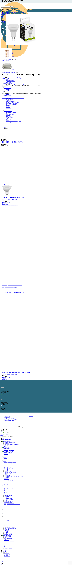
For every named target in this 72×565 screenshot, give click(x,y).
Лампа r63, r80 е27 (7, 474)
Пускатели (6, 445)
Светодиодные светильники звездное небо (12, 505)
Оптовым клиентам (32, 420)
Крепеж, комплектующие (8, 525)
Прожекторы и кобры (8, 498)
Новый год (6, 454)
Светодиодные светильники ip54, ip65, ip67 (12, 504)
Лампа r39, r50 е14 (7, 473)
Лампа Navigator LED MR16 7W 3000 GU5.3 (12, 285)
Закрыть (1, 435)
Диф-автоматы (6, 443)
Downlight (6, 492)
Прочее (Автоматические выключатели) (11, 444)
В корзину (3, 86)
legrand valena (6, 540)
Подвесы (5, 497)
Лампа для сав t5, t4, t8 (8, 477)
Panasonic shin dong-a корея (9, 541)
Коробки (5, 543)
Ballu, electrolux (7, 448)
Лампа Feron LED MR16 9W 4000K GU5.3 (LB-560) (13, 197)
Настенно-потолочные (8, 495)
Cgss (5, 537)
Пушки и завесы (7, 489)
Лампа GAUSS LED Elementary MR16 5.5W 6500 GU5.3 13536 (16, 372)
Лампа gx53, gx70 (7, 471)
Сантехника (6, 530)
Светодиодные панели (8, 502)
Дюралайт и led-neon (8, 452)
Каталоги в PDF (7, 556)
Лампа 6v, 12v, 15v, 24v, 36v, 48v (10, 462)
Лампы (28, 84)
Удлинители (6, 547)
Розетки (5, 546)
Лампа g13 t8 (6, 465)
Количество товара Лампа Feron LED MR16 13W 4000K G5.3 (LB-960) (15, 85)
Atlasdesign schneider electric (9, 536)
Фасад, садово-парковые (8, 507)
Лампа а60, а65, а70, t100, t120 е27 (10, 475)
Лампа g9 (6, 469)
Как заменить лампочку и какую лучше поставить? (12, 425)
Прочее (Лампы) (7, 484)
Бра (4, 493)
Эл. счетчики (6, 532)
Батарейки (6, 514)
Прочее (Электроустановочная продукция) (12, 544)
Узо (4, 446)
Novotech (5, 511)
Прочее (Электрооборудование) (10, 528)
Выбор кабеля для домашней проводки (10, 426)
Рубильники (6, 529)
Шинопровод (6, 508)
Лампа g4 (6, 466)
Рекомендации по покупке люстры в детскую (11, 427)
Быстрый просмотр (5, 184)
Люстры (5, 494)
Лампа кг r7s (6, 479)
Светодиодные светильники (9, 503)
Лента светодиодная (7, 453)
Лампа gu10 (6, 470)
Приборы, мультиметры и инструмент (11, 526)
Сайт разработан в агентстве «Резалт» (4, 434)
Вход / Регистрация (5, 561)
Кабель (5, 458)
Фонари (5, 515)
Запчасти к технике (7, 523)
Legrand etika (6, 539)
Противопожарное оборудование (10, 527)
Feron (5, 510)
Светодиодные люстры (8, 501)
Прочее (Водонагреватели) (9, 450)
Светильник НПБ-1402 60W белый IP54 (9, 72)
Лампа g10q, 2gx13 (7, 464)
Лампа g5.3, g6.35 (7, 467)
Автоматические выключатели (9, 442)
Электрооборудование (8, 534)
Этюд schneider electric (8, 548)
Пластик (5, 518)
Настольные (6, 496)
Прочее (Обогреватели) (8, 488)
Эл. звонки (6, 531)
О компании (31, 416)
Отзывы (30, 417)
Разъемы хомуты (7, 545)
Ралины (5, 500)
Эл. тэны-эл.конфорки (8, 533)
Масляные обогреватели (8, 487)
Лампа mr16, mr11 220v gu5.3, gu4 (20, 84)
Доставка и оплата (7, 553)
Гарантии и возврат (32, 418)
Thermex (5, 449)
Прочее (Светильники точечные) (10, 512)
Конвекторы (6, 486)
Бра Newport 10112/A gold (6, 59)
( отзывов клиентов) (5, 78)
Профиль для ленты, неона (9, 455)
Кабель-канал (6, 459)
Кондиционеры (7, 524)
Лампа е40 (6, 478)
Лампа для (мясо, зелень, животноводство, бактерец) (13, 476)
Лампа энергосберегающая (9, 483)
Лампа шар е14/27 (7, 482)
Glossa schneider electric (8, 538)
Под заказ (30, 419)
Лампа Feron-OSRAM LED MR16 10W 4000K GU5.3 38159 (15, 178)
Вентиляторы (6, 522)
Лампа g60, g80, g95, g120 (8, 468)
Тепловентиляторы (7, 490)
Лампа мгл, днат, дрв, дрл (8, 480)
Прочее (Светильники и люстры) (10, 499)
